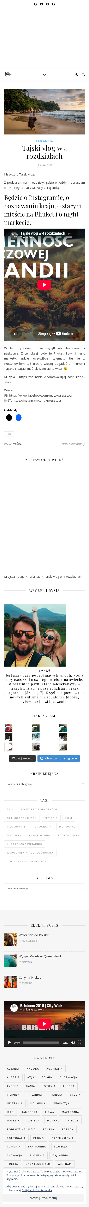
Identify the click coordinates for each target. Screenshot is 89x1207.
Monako (53, 1120)
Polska (48, 1129)
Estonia (49, 1086)
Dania (30, 1086)
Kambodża (29, 1112)
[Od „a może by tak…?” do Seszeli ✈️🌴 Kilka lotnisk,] (9, 746)
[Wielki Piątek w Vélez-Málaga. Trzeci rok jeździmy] (9, 728)
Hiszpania (15, 1103)
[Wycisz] (73, 1042)
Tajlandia (44, 141)
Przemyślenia (62, 1138)
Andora (33, 1068)
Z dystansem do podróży (27, 861)
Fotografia (42, 826)
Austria (13, 1077)
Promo (38, 1138)
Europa (69, 1086)
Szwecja (60, 1146)
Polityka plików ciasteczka (37, 1190)
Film (9, 434)
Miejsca (34, 1120)
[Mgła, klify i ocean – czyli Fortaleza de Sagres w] (63, 746)
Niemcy (73, 1120)
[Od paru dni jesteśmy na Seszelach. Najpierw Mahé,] (63, 737)
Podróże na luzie (21, 1129)
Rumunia (13, 1146)
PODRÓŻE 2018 (68, 835)
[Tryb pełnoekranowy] (79, 1042)
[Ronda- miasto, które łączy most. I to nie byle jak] (36, 746)
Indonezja (61, 1103)
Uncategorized (38, 1163)
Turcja (12, 1163)
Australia (55, 1068)
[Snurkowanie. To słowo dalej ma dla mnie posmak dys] (36, 728)
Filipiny (13, 1094)
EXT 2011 (51, 818)
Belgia (47, 1077)
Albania (13, 1068)
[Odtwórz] (9, 1042)
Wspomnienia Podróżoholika (30, 852)
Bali (10, 809)
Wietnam (65, 1163)
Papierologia (39, 835)
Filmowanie (16, 826)
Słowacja (14, 1155)
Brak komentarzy (73, 444)
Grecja (75, 1094)
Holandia (37, 1103)
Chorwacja (68, 1077)
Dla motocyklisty (22, 818)
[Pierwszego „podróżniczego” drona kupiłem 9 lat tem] (63, 728)
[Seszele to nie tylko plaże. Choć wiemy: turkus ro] (9, 737)
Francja (56, 1094)
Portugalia (16, 1138)
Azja (30, 1077)
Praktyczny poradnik (24, 843)
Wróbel (17, 443)
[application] (44, 1023)
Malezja (13, 1120)
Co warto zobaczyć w (39, 809)
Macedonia (70, 1112)
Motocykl (67, 826)
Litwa (49, 1112)
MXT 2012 (14, 835)
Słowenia (37, 1155)
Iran (10, 1112)
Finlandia (34, 1094)
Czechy (12, 1086)
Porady (68, 1129)
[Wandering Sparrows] (44, 38)
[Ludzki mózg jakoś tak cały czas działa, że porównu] (36, 737)
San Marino (37, 1146)
